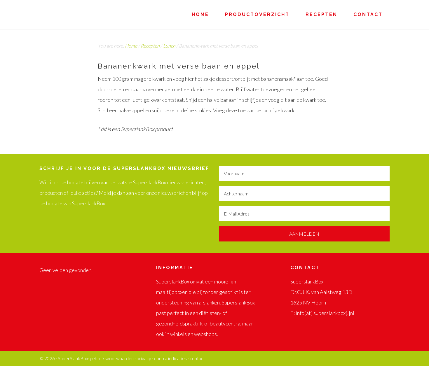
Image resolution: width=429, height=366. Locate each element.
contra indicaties (170, 358)
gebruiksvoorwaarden (112, 358)
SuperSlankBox (91, 14)
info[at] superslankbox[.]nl (325, 313)
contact (197, 358)
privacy (144, 358)
